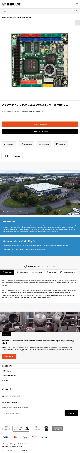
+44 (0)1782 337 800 (12, 249)
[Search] (76, 11)
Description (10, 144)
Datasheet (62, 144)
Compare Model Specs (40, 131)
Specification (28, 144)
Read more (9, 357)
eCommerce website (8, 446)
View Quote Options (40, 124)
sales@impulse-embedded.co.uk (34, 249)
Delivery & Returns (69, 272)
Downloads (45, 144)
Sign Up (71, 413)
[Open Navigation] (77, 4)
